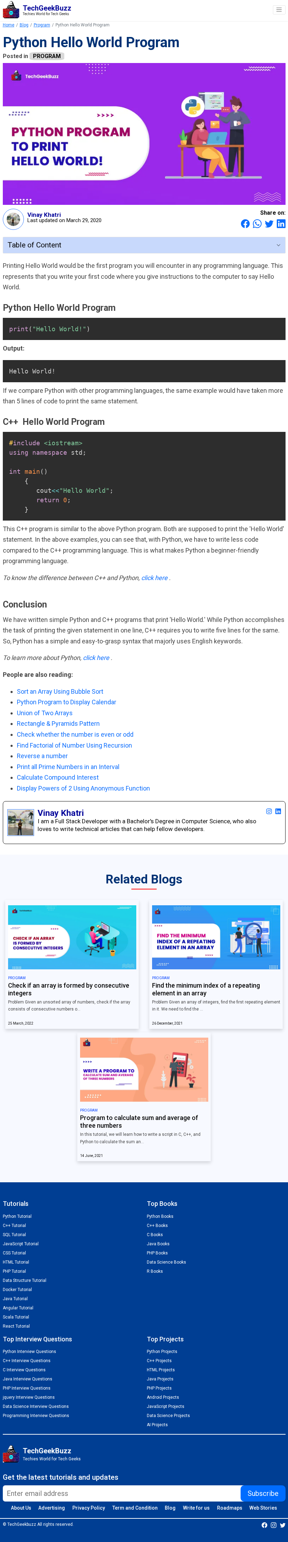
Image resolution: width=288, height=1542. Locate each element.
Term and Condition (135, 1508)
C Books (155, 1234)
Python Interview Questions (29, 1351)
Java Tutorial (15, 1298)
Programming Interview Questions (36, 1415)
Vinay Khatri (44, 214)
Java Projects (160, 1379)
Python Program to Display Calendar (66, 702)
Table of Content (34, 245)
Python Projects (162, 1351)
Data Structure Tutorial (24, 1280)
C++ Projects (159, 1360)
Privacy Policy (88, 1508)
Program (42, 25)
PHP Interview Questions (27, 1388)
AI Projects (157, 1424)
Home (8, 25)
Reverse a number (42, 756)
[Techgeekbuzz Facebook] (264, 1524)
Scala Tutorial (16, 1317)
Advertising (51, 1508)
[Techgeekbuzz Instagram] (273, 1524)
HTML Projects (161, 1369)
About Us (21, 1508)
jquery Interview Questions (29, 1397)
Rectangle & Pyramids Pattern (58, 723)
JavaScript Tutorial (21, 1243)
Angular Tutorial (18, 1307)
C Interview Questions (24, 1369)
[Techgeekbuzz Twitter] (283, 1524)
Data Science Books (166, 1262)
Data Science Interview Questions (36, 1406)
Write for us (196, 1508)
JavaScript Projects (165, 1406)
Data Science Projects (168, 1415)
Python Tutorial (17, 1216)
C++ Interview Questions (27, 1360)
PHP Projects (159, 1388)
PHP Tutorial (14, 1271)
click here (155, 577)
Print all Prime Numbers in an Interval (68, 766)
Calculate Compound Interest (58, 777)
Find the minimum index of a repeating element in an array (206, 989)
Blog (24, 25)
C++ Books (157, 1225)
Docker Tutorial (17, 1289)
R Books (155, 1271)
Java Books (158, 1243)
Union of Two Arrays (45, 713)
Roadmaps (229, 1508)
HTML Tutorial (16, 1262)
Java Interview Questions (27, 1379)
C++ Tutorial (14, 1225)
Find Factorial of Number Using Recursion (74, 745)
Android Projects (163, 1397)
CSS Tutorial (14, 1253)
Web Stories (263, 1508)
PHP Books (157, 1253)
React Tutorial (16, 1326)
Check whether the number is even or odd (75, 734)
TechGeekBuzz (47, 1451)
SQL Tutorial (14, 1234)
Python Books (160, 1216)
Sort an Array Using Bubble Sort (60, 691)
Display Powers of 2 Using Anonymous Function (83, 788)
